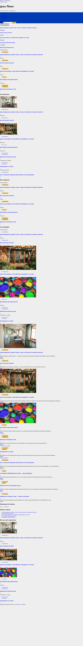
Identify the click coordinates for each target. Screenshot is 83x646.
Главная (4, 15)
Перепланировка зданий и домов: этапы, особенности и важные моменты (21, 54)
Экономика (4, 164)
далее (1, 357)
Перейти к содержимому (5, 0)
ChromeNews (17, 604)
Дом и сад (4, 16)
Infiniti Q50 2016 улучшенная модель (10, 485)
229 (5, 506)
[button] (3, 13)
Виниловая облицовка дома (8, 89)
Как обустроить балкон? (7, 63)
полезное (4, 471)
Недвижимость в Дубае (6, 166)
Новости (4, 19)
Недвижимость (5, 17)
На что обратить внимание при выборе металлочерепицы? (17, 174)
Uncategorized (5, 85)
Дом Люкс (7, 6)
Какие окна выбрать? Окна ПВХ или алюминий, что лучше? (17, 71)
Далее (7, 506)
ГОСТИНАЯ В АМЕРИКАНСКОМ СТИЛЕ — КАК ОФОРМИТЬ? (16, 473)
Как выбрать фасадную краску (9, 79)
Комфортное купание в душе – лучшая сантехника (14, 496)
